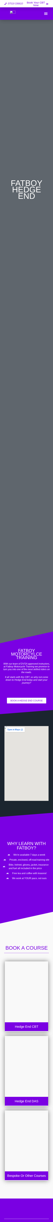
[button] (46, 13)
